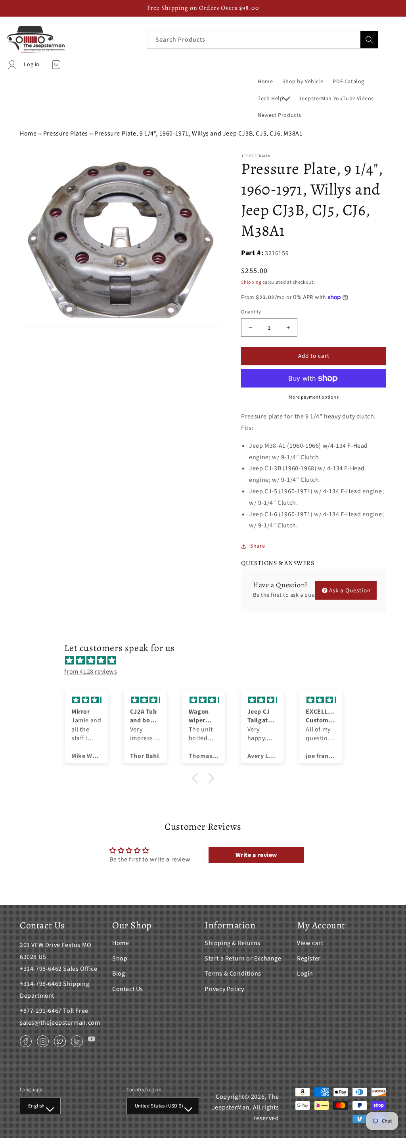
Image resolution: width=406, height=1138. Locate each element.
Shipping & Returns (232, 943)
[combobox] (262, 39)
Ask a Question (350, 590)
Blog (118, 973)
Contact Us (127, 989)
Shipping (251, 282)
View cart (310, 943)
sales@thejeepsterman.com (60, 1022)
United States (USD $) (159, 1105)
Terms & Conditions (233, 973)
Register (309, 958)
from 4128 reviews (90, 671)
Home (28, 133)
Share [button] (257, 546)
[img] (206, 660)
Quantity (251, 311)
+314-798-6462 (41, 968)
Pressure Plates (65, 133)
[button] (273, 98)
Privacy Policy (224, 989)
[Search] (369, 39)
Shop (119, 958)
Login (305, 973)
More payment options (314, 397)
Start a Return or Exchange (243, 958)
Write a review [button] (256, 855)
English (36, 1105)
